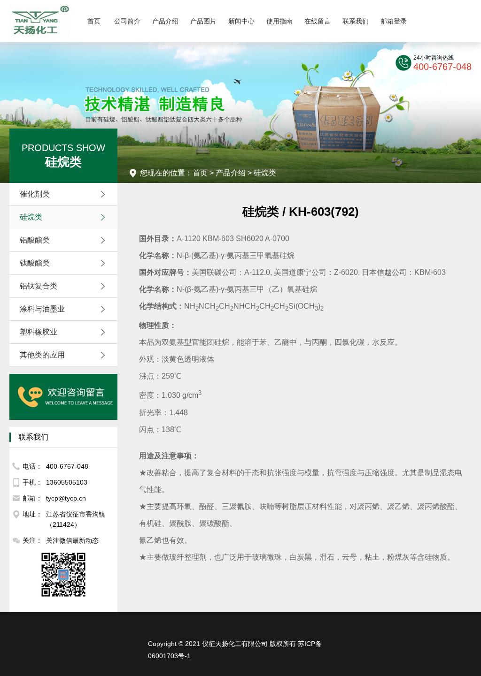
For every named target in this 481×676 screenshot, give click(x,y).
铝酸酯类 (35, 240)
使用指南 (279, 21)
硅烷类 (31, 217)
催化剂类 (35, 194)
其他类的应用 (42, 355)
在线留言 (317, 21)
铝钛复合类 (38, 286)
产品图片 (203, 21)
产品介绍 (165, 21)
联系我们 (355, 21)
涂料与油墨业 (42, 309)
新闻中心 (241, 21)
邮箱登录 (393, 21)
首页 (94, 21)
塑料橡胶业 (38, 332)
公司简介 (127, 21)
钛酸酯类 (35, 263)
